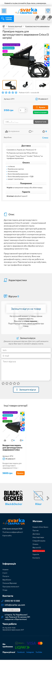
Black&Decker (13, 503)
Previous (4, 498)
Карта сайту (7, 535)
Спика (45, 137)
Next (48, 498)
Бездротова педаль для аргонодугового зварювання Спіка (12, 447)
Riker (38, 503)
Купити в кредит (40, 112)
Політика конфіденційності (13, 532)
